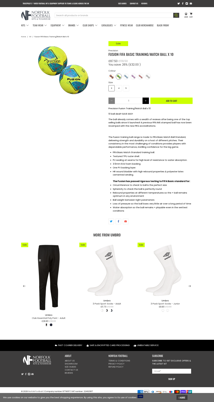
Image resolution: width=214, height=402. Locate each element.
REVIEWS (144, 3)
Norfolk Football (35, 391)
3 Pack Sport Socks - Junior (165, 303)
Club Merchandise (145, 25)
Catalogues (107, 25)
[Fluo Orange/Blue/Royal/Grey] (111, 77)
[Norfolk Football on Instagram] (186, 3)
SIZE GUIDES (122, 3)
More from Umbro (107, 234)
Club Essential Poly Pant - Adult (49, 318)
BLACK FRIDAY (163, 25)
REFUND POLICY (115, 366)
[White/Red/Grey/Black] (141, 77)
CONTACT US (134, 3)
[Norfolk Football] (35, 15)
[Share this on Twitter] (111, 221)
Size (110, 82)
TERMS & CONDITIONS (119, 360)
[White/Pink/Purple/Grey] (133, 77)
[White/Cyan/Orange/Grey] (126, 77)
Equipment (56, 25)
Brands (71, 25)
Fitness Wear (126, 25)
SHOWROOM (71, 363)
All (30, 37)
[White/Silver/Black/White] (148, 77)
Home (23, 37)
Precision (113, 50)
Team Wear (38, 25)
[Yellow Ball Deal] (63, 70)
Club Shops (88, 25)
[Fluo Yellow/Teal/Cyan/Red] (119, 77)
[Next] (189, 286)
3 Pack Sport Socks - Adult (107, 303)
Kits (23, 25)
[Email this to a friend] (125, 221)
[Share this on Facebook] (118, 221)
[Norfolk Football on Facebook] (182, 3)
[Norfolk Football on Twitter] (178, 3)
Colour (112, 70)
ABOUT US (70, 360)
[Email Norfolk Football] (191, 3)
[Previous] (24, 286)
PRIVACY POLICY (116, 363)
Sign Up (171, 378)
